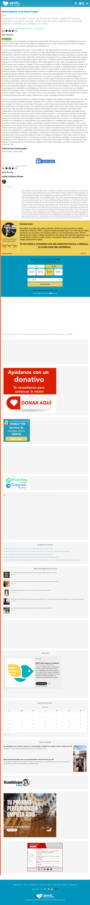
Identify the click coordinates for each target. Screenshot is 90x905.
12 (45, 720)
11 (33, 720)
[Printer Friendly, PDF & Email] (7, 39)
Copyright (65, 885)
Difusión (49, 885)
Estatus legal (57, 885)
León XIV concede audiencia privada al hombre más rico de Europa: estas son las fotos (35, 581)
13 (57, 720)
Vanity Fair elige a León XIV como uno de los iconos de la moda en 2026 (30, 590)
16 (9, 724)
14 (68, 720)
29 (80, 727)
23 (9, 727)
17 (21, 724)
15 (80, 720)
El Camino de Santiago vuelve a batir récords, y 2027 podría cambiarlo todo (31, 608)
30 (9, 730)
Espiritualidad (39, 28)
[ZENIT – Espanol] (25, 3)
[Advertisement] (45, 319)
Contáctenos (73, 885)
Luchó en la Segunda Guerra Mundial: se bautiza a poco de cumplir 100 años (25, 554)
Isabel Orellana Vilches (24, 28)
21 (68, 724)
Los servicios (41, 885)
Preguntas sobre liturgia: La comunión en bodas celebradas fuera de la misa (25, 548)
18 (33, 724)
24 (21, 727)
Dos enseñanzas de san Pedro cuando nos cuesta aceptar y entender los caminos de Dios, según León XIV (33, 551)
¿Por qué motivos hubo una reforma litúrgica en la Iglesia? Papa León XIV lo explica (33, 572)
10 (21, 720)
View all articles (7, 187)
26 (45, 727)
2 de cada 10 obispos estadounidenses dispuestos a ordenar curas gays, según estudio (28, 557)
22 (80, 724)
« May (5, 734)
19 (45, 724)
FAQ (25, 885)
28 (68, 727)
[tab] (36, 845)
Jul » (8, 734)
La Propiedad (32, 885)
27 (57, 727)
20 (57, 724)
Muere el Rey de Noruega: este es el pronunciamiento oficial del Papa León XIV (29, 759)
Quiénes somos (18, 885)
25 (33, 727)
